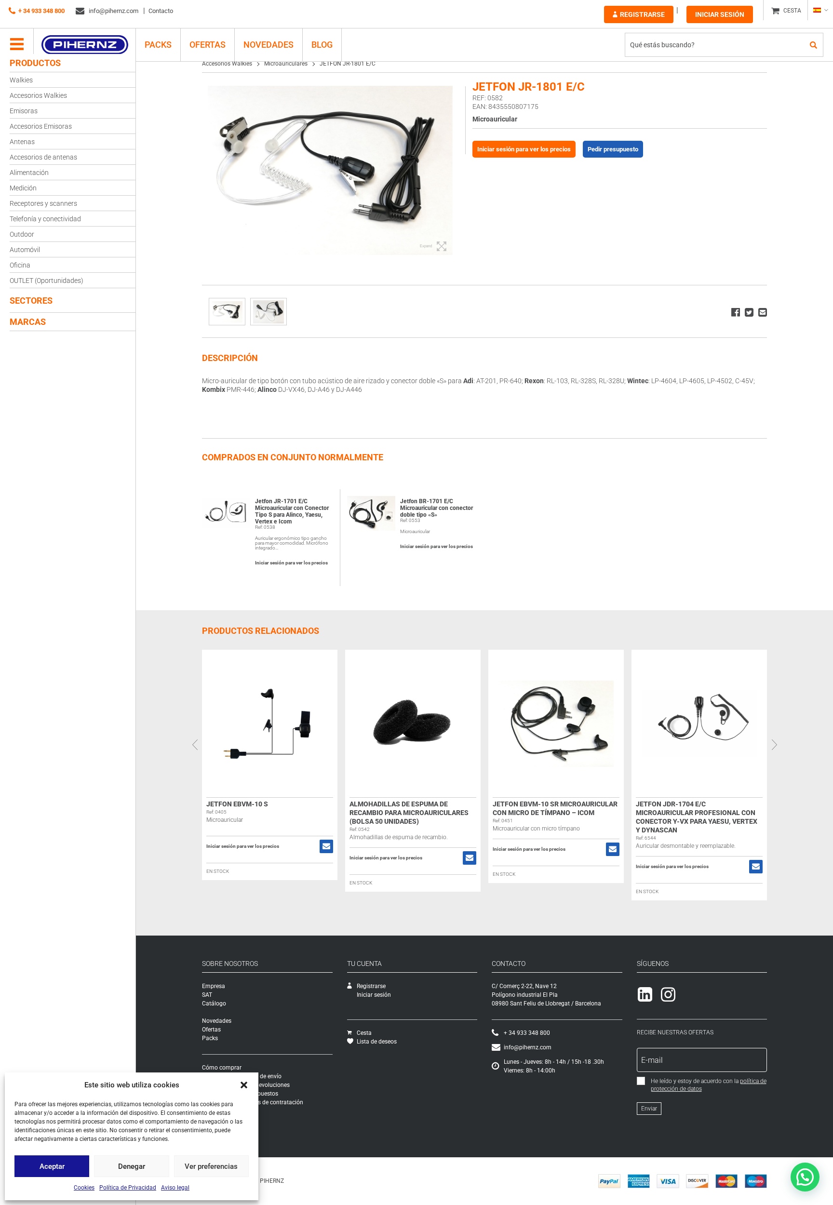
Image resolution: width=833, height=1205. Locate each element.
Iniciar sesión (719, 14)
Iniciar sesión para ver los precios (524, 149)
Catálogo (214, 1003)
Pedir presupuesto (613, 149)
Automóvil (25, 250)
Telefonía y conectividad (45, 219)
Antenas (22, 142)
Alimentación (29, 172)
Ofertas (207, 45)
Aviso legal (175, 1187)
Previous (195, 744)
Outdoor (22, 234)
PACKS (158, 45)
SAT (207, 994)
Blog (322, 45)
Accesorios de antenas (43, 157)
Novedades (268, 45)
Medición (23, 188)
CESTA (792, 10)
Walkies (21, 80)
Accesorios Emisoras (41, 126)
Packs (210, 1038)
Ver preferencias (211, 1166)
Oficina (20, 265)
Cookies (84, 1187)
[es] (820, 10)
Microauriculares (286, 63)
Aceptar (52, 1166)
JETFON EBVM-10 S (237, 804)
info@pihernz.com (112, 10)
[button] (244, 1085)
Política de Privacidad (127, 1187)
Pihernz (84, 44)
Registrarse (642, 14)
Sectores (31, 300)
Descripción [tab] (230, 358)
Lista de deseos (377, 1041)
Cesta (364, 1033)
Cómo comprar (222, 1067)
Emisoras (24, 111)
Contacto (160, 10)
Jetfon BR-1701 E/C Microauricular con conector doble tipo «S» (436, 508)
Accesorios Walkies (38, 95)
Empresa (213, 986)
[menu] (17, 44)
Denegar (131, 1166)
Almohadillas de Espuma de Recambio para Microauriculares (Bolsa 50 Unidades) (409, 812)
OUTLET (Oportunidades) (46, 280)
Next (774, 744)
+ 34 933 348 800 (41, 10)
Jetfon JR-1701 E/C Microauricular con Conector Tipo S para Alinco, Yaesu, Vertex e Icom (292, 511)
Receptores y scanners (43, 203)
